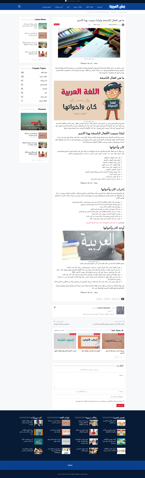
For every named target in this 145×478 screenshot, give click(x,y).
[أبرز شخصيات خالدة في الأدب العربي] (38, 441)
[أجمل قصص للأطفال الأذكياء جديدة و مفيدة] (121, 451)
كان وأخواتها (99, 298)
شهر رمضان (44, 96)
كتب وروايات (59, 7)
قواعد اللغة (89, 7)
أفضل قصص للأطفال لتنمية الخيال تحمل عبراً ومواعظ (109, 441)
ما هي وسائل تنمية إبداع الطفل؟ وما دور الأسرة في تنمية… (29, 25)
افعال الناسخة (107, 298)
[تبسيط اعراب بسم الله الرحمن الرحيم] (113, 341)
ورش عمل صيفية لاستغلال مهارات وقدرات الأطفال (83, 422)
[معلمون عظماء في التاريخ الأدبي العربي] (38, 451)
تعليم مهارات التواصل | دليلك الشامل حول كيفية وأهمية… (81, 441)
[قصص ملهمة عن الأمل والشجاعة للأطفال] (121, 432)
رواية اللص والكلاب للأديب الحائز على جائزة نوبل (26, 431)
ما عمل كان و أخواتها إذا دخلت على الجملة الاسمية (101, 223)
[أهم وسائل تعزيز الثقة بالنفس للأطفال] (42, 54)
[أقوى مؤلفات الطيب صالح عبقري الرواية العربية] (38, 423)
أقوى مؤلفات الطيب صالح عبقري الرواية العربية (27, 422)
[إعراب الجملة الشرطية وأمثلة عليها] (65, 341)
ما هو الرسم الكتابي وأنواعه (61, 324)
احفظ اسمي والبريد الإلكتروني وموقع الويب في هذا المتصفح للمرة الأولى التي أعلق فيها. (99, 401)
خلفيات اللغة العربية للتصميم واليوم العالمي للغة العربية (108, 324)
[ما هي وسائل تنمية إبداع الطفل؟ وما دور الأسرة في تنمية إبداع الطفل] (42, 26)
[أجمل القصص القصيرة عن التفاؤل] (121, 423)
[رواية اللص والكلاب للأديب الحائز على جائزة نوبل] (38, 432)
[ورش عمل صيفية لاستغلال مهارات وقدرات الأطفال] (42, 45)
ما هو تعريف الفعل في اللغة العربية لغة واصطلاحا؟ (54, 450)
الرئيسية (99, 7)
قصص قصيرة (46, 7)
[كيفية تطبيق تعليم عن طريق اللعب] (93, 451)
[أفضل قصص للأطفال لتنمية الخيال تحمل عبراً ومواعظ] (121, 441)
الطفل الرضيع (43, 101)
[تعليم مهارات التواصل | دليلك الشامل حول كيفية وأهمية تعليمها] (93, 441)
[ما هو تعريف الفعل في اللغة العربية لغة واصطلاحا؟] (66, 451)
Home (70, 465)
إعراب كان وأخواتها (116, 298)
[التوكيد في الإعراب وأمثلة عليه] (89, 341)
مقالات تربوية (78, 7)
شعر (68, 7)
